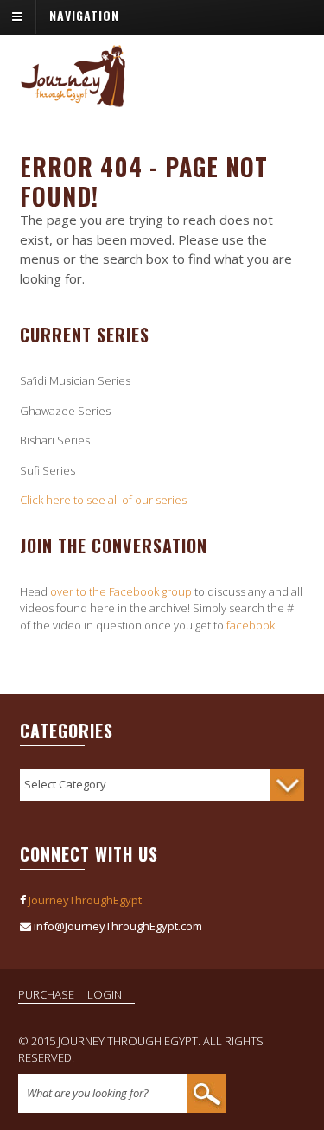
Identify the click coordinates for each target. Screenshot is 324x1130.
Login (104, 994)
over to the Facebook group (121, 591)
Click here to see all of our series (103, 500)
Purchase (46, 994)
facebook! (251, 625)
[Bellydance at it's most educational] (74, 99)
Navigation (84, 15)
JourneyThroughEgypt (85, 900)
